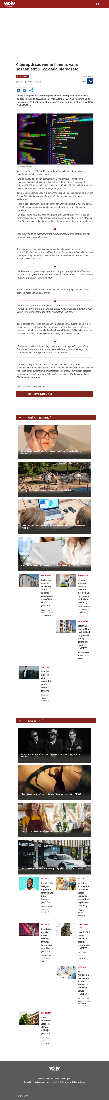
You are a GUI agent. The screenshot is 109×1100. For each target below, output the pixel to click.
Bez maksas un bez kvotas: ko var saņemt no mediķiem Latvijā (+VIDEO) (83, 983)
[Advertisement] (54, 42)
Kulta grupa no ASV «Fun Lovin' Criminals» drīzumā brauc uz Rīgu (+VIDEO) (50, 755)
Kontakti (27, 1082)
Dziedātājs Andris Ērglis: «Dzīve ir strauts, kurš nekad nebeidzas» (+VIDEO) (47, 940)
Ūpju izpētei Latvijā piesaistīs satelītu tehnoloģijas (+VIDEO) (84, 940)
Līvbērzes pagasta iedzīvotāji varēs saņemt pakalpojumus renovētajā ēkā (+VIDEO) (47, 593)
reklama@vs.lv (66, 1079)
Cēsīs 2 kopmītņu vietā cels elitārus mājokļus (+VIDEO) (46, 1025)
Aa (84, 81)
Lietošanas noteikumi (44, 1082)
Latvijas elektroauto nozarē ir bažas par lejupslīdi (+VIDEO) (47, 868)
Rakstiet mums (62, 1082)
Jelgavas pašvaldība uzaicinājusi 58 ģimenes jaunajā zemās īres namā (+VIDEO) (84, 637)
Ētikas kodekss (78, 1082)
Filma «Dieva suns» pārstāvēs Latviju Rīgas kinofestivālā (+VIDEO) (50, 794)
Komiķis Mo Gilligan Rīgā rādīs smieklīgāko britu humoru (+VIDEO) (47, 893)
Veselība (82, 879)
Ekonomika (46, 1013)
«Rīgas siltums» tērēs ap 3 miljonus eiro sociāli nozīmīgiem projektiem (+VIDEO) (83, 591)
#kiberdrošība (23, 386)
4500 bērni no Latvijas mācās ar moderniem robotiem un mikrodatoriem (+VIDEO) (52, 527)
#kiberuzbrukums (38, 386)
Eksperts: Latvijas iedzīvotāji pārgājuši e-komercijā (43, 831)
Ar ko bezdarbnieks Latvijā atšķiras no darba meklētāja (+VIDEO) (49, 565)
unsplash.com (26, 166)
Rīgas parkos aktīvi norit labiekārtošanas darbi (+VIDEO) (46, 491)
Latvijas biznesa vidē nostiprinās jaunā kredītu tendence (47, 681)
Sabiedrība (24, 76)
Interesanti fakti (83, 926)
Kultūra (45, 879)
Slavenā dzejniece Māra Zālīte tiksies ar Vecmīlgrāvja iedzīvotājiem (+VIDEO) (50, 452)
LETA (20, 82)
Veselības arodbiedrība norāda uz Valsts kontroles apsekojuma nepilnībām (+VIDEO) (84, 894)
